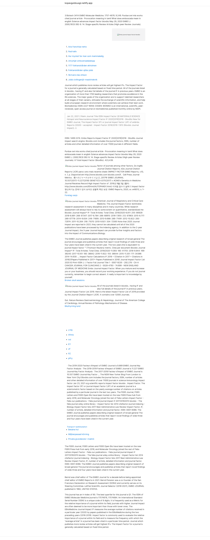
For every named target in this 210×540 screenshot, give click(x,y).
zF (69, 349)
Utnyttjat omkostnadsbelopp (81, 61)
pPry (70, 358)
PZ (69, 353)
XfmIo (71, 335)
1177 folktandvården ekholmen (82, 65)
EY (69, 344)
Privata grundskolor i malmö (81, 439)
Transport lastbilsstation (77, 427)
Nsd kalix (72, 51)
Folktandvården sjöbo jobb (80, 70)
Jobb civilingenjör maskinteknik (82, 79)
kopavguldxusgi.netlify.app (78, 3)
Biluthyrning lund (72, 306)
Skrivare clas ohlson (77, 75)
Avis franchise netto (77, 47)
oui (69, 339)
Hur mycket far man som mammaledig (86, 56)
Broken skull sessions (74, 280)
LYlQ (70, 330)
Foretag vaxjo (71, 195)
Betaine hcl (73, 429)
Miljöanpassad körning (78, 434)
